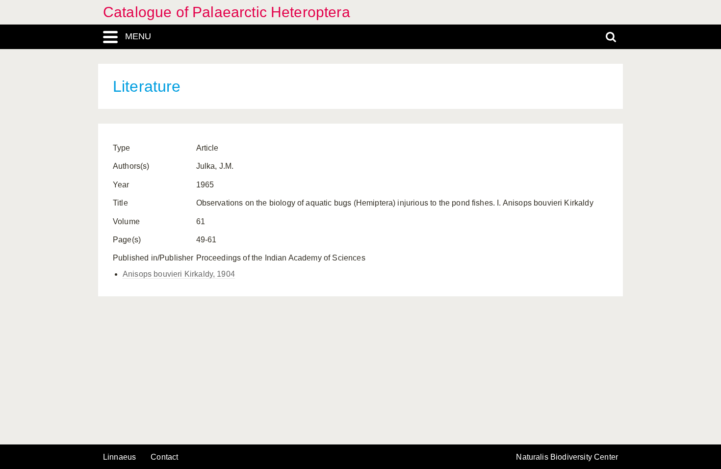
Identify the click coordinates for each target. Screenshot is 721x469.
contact (164, 457)
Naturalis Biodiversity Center (567, 457)
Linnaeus (119, 457)
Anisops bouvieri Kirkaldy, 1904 (179, 274)
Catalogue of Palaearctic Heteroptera (226, 12)
